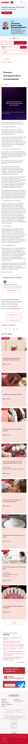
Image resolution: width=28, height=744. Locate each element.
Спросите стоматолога (6, 704)
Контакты (3, 706)
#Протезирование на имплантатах (12, 301)
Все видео (7, 59)
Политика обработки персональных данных (14, 716)
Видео (5, 52)
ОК (4, 741)
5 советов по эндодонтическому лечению (12, 651)
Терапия (7, 43)
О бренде (3, 701)
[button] (21, 2)
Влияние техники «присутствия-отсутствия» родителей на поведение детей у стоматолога (14, 645)
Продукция (4, 699)
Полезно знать (5, 702)
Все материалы (21, 662)
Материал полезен (14, 314)
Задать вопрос (13, 290)
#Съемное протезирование (10, 306)
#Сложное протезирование (10, 304)
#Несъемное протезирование (10, 299)
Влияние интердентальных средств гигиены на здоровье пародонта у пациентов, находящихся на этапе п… (13, 659)
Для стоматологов (18, 701)
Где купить (16, 699)
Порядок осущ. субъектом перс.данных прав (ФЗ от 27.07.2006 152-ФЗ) (14, 719)
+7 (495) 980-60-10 (14, 731)
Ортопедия (20, 43)
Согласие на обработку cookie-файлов (14, 717)
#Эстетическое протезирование (11, 308)
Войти (23, 47)
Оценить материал (14, 320)
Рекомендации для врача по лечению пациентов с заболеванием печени (12, 641)
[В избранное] (14, 62)
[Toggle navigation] (26, 2)
